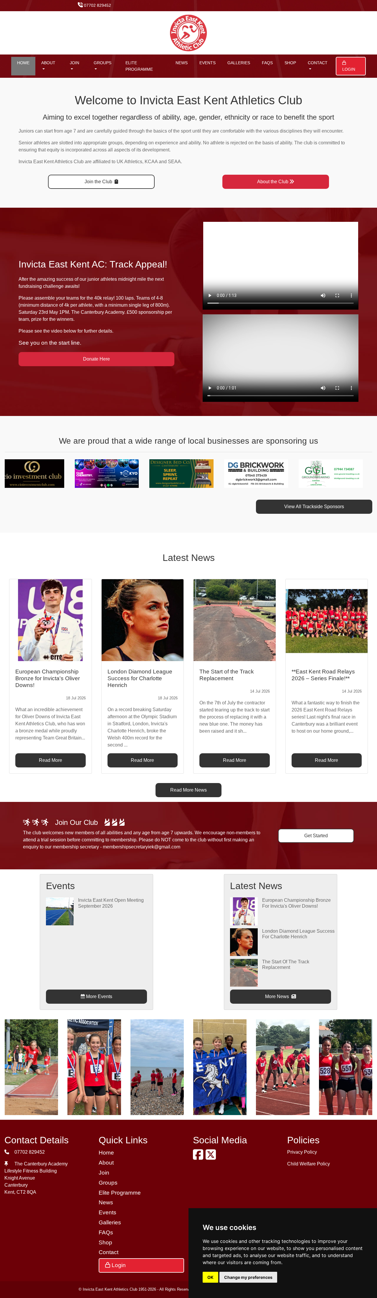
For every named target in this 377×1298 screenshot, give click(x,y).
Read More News (188, 789)
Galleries (238, 62)
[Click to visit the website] (39, 473)
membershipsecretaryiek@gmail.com (141, 846)
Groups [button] (102, 62)
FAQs (267, 62)
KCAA (151, 161)
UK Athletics (129, 161)
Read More (50, 760)
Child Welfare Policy (308, 1163)
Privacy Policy (302, 1152)
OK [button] (210, 1277)
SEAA (174, 161)
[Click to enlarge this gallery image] (31, 1066)
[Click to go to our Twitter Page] (212, 1157)
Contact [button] (318, 62)
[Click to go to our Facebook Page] (199, 1157)
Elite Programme (139, 66)
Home (23, 62)
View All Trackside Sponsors (314, 506)
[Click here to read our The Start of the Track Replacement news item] (235, 620)
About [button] (48, 62)
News (182, 62)
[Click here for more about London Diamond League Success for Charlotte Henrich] (244, 941)
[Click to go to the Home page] (188, 32)
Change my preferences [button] (248, 1277)
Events (207, 62)
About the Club (272, 181)
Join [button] (74, 62)
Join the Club (99, 181)
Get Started (316, 835)
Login (348, 69)
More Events (98, 996)
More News (277, 996)
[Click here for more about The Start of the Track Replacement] (244, 972)
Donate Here (96, 358)
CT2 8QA (26, 1192)
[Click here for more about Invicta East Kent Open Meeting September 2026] (60, 911)
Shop (290, 62)
